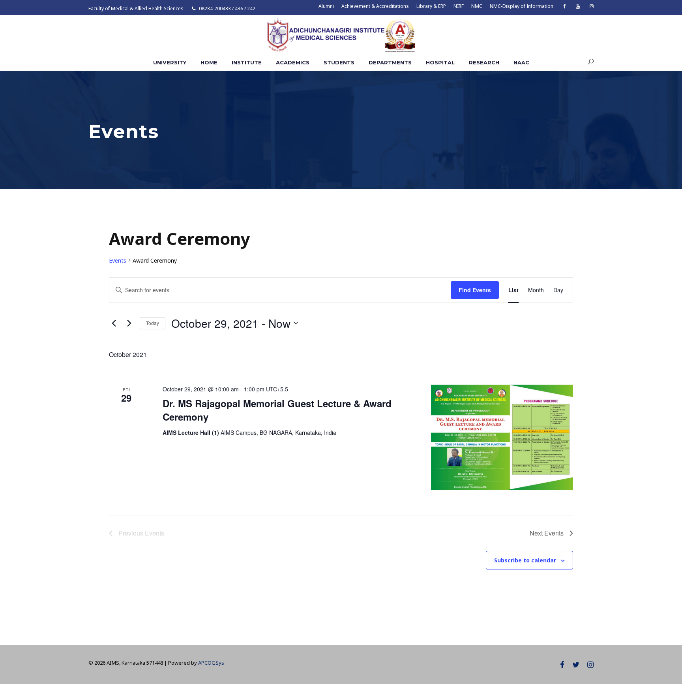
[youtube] (578, 6)
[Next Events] (129, 323)
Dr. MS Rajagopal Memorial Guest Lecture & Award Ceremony (277, 409)
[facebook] (564, 6)
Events (117, 260)
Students (339, 62)
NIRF (458, 6)
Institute (247, 62)
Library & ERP (431, 6)
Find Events (475, 290)
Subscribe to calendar (525, 560)
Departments (390, 62)
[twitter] (575, 664)
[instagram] (592, 6)
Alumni (326, 6)
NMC (476, 6)
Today (152, 322)
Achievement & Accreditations (375, 6)
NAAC (521, 62)
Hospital (440, 62)
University (169, 62)
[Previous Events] (113, 323)
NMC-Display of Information (521, 6)
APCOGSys (211, 662)
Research (484, 62)
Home (208, 62)
